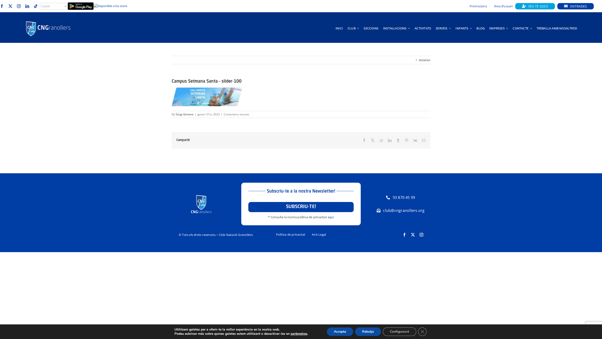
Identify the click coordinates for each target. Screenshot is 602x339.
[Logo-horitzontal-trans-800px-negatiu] (48, 21)
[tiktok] (36, 6)
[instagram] (19, 6)
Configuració (399, 331)
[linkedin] (27, 6)
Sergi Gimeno (185, 114)
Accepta (340, 331)
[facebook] (2, 6)
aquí (331, 217)
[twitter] (10, 6)
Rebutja (368, 331)
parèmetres (299, 334)
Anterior (424, 60)
